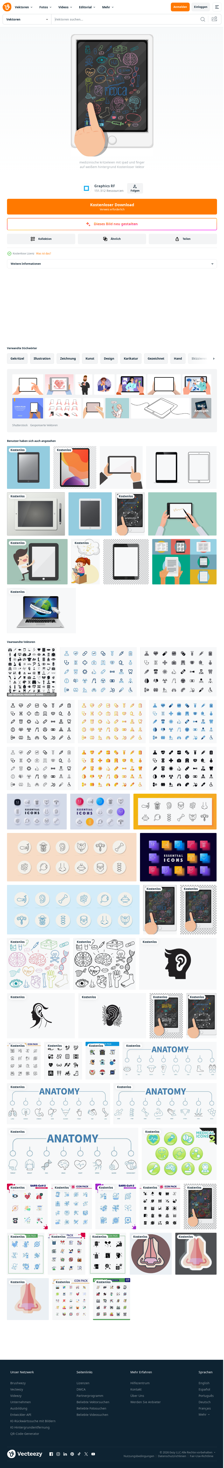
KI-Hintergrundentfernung (29, 1427)
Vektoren (22, 7)
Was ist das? (43, 253)
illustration (42, 358)
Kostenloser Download (110, 206)
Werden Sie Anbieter (145, 1402)
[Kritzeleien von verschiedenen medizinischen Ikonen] (38, 964)
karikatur (131, 358)
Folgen (133, 190)
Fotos (43, 7)
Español (201, 1389)
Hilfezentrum (139, 1383)
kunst (90, 358)
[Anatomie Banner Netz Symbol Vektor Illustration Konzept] (170, 1061)
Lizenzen (82, 1383)
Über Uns (137, 1396)
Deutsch (202, 1402)
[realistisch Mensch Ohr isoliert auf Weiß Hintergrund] (178, 964)
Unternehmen (20, 1402)
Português (203, 1396)
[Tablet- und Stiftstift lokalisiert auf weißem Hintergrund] (36, 514)
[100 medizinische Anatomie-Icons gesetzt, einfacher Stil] (31, 671)
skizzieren (199, 358)
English (201, 1383)
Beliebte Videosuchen (92, 1415)
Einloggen (197, 7)
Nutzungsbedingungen (135, 1456)
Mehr (106, 7)
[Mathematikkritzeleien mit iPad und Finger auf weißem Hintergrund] (130, 514)
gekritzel (17, 358)
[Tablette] (37, 561)
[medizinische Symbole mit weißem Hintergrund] (63, 1061)
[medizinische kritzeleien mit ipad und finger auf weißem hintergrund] (160, 909)
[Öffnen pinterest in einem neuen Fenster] (72, 1454)
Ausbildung (18, 1408)
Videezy (15, 1396)
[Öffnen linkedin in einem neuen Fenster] (65, 1454)
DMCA (80, 1389)
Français (202, 1408)
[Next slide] (207, 358)
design (109, 358)
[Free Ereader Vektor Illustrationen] (184, 561)
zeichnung (68, 358)
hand (178, 358)
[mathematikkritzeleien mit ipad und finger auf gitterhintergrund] (166, 1015)
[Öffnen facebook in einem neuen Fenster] (51, 1454)
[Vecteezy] (7, 7)
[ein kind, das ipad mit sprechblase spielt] (85, 561)
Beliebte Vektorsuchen (92, 1402)
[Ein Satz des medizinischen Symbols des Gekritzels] (104, 964)
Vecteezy (16, 1389)
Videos (63, 7)
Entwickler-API (20, 1415)
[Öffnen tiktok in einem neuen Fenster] (79, 1454)
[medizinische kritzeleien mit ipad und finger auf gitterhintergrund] (198, 909)
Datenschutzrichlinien (169, 1456)
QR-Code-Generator (24, 1434)
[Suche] (199, 19)
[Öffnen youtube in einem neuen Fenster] (93, 1454)
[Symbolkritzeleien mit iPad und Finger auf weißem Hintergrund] (200, 1206)
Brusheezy (17, 1383)
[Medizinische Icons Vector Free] (179, 1154)
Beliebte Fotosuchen (91, 1408)
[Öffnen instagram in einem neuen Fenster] (58, 1454)
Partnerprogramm (89, 1396)
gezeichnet (156, 358)
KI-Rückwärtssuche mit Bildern (32, 1421)
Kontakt (135, 1389)
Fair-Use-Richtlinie (198, 1456)
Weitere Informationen (26, 264)
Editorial (85, 7)
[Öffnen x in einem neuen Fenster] (86, 1454)
